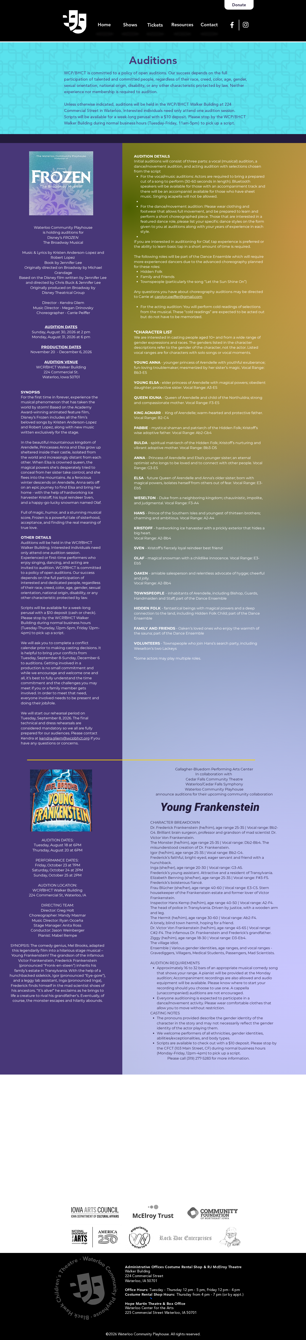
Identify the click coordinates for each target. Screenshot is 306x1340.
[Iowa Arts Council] (94, 1212)
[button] (182, 19)
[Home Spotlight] (104, 19)
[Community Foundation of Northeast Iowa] (213, 1213)
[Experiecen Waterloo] (139, 1237)
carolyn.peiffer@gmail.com (178, 297)
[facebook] (232, 24)
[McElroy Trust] (153, 1212)
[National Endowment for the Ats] (94, 1236)
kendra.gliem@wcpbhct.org (64, 738)
